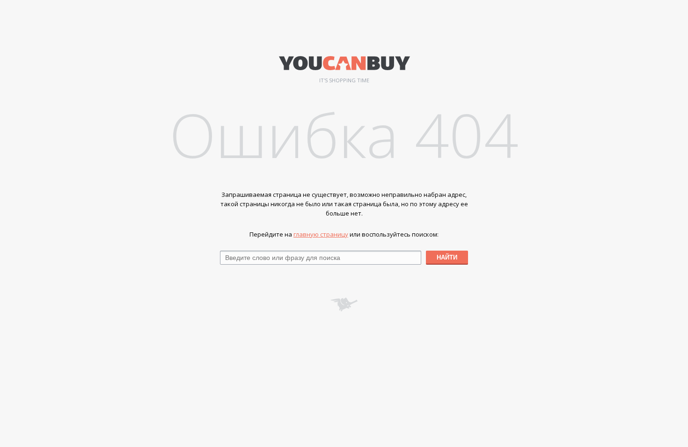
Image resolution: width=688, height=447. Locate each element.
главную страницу (320, 234)
